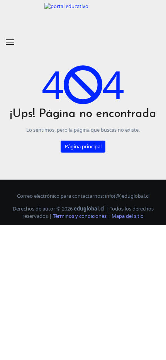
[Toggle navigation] (10, 42)
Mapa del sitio (128, 215)
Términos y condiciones (80, 215)
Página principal (83, 146)
